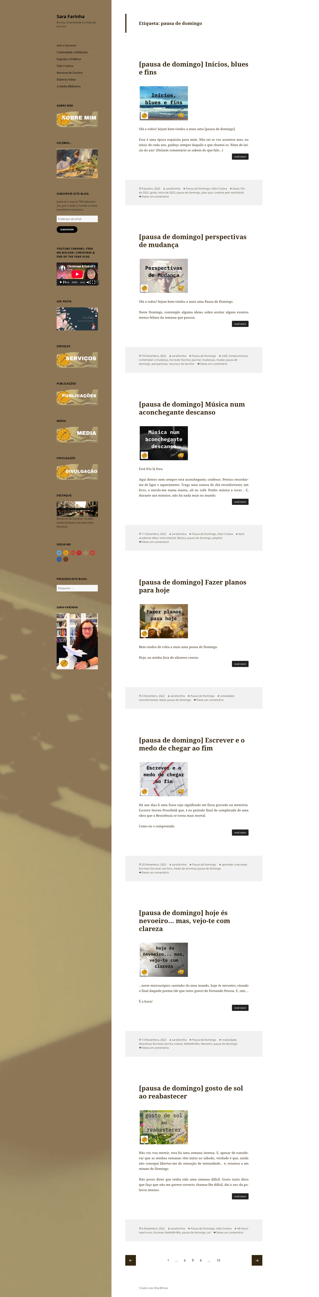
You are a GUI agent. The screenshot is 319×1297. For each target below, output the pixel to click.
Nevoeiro (206, 1044)
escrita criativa (173, 1044)
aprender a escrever (234, 864)
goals (153, 192)
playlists (217, 538)
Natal (162, 700)
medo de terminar (185, 868)
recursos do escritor (182, 364)
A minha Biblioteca (69, 86)
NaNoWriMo (192, 1044)
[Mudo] (90, 282)
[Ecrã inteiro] (95, 282)
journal (196, 360)
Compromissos (238, 356)
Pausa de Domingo (198, 188)
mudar (220, 360)
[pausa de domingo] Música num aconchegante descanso (192, 408)
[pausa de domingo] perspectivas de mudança (193, 240)
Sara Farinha (71, 16)
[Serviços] (77, 359)
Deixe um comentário (155, 196)
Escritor (185, 360)
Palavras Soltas (66, 79)
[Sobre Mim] (77, 119)
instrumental (168, 538)
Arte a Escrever (66, 45)
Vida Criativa (65, 66)
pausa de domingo (188, 192)
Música (181, 538)
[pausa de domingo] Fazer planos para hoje (192, 586)
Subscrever (67, 229)
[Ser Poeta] (77, 318)
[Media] (77, 434)
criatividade (229, 1040)
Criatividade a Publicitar (72, 52)
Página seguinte (257, 1260)
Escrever (174, 360)
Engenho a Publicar (69, 59)
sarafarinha (173, 188)
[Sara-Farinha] (77, 641)
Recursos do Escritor (70, 73)
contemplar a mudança (153, 360)
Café (224, 356)
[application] (77, 274)
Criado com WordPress (153, 1288)
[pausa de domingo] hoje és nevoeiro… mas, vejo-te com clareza (184, 920)
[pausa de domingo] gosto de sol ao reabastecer (191, 1092)
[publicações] (77, 397)
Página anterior (130, 1260)
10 (219, 1260)
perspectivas (160, 364)
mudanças (208, 360)
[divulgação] (77, 471)
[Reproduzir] (63, 282)
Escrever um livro (161, 868)
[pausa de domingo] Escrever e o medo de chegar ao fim (192, 744)
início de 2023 (166, 192)
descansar (145, 1044)
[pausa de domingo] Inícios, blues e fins (193, 68)
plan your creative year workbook (223, 192)
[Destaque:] (77, 509)
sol (209, 1232)
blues (236, 188)
